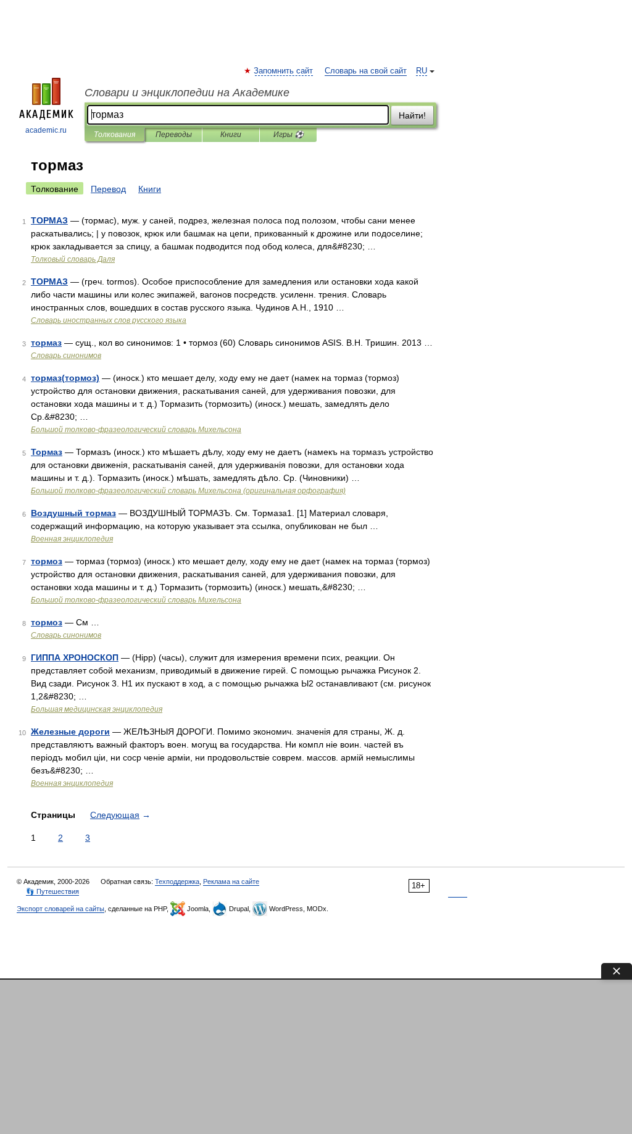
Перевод (108, 189)
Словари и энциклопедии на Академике (187, 92)
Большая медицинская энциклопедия (96, 709)
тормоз (46, 561)
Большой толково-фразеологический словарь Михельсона (136, 429)
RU (421, 71)
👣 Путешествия (52, 891)
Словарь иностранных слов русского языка (108, 320)
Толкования (114, 134)
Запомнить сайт (284, 71)
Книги (230, 134)
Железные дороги (70, 731)
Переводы (174, 134)
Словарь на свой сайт (366, 71)
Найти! (412, 115)
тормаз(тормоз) (65, 378)
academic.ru (46, 130)
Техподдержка (177, 881)
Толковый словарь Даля (73, 259)
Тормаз (46, 452)
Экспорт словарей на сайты (60, 908)
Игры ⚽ (288, 134)
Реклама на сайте (231, 881)
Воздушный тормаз (73, 513)
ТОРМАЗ (49, 220)
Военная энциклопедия (72, 539)
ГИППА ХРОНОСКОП (74, 657)
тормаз (46, 343)
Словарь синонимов (66, 355)
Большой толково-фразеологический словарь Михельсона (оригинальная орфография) (188, 490)
